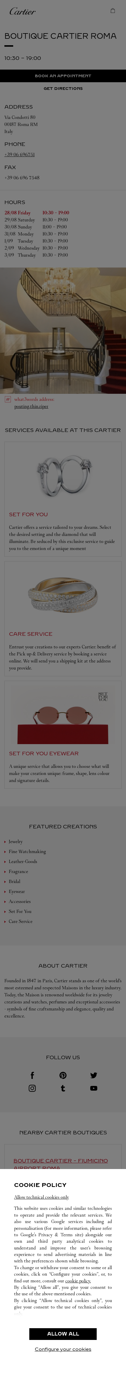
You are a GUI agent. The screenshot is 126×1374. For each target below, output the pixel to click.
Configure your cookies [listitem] (63, 1349)
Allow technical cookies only (41, 1197)
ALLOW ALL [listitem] (63, 1334)
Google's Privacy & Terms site (51, 1234)
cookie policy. (78, 1281)
